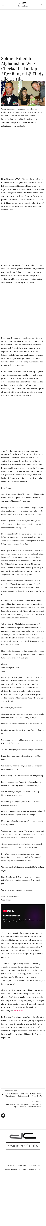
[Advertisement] (23, 33)
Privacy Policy (11, 1170)
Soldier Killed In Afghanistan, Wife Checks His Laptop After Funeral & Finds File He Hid (22, 68)
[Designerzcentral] (23, 4)
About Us (10, 1165)
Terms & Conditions (27, 1170)
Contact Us (21, 1165)
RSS (40, 1170)
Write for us (34, 1165)
